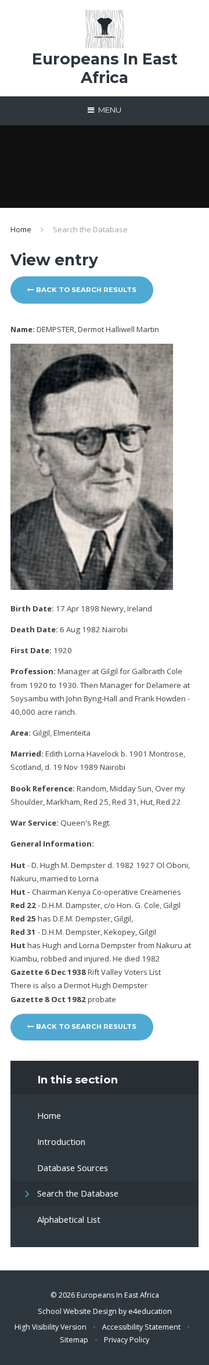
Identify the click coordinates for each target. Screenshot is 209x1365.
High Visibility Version (51, 1327)
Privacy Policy (126, 1340)
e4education (150, 1311)
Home (20, 229)
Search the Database (90, 229)
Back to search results (85, 290)
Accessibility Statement (141, 1327)
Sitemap (74, 1340)
